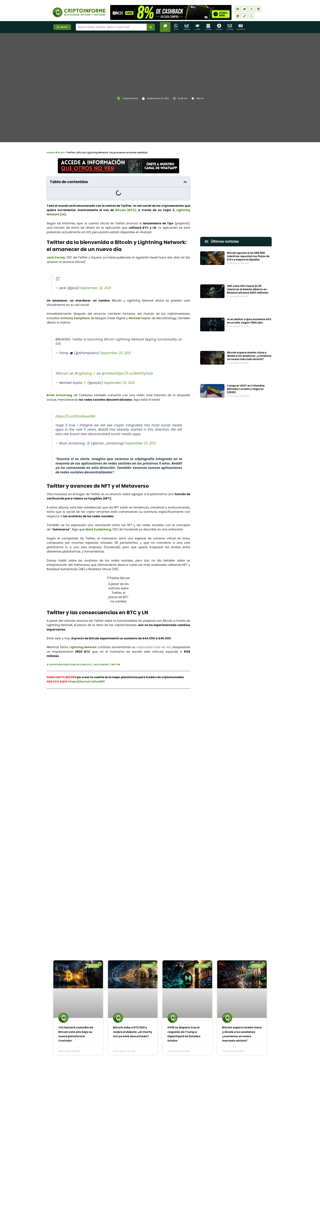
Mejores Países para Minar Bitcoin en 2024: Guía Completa (248, 798)
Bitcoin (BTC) (125, 210)
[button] (185, 182)
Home (50, 152)
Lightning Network (83, 647)
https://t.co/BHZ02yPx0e (134, 373)
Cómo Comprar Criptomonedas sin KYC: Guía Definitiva (248, 765)
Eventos (208, 29)
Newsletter (241, 29)
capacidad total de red (153, 647)
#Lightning (83, 373)
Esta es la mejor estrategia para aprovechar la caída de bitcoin (248, 732)
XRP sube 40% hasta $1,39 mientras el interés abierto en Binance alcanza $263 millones (247, 289)
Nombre (205, 661)
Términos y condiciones (172, 1199)
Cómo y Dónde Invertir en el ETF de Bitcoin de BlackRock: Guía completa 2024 (247, 834)
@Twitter (108, 373)
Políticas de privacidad (147, 1199)
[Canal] (176, 26)
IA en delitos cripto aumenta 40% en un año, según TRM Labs (249, 321)
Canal (176, 29)
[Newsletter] (240, 26)
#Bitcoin (62, 373)
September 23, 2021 (115, 353)
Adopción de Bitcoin (62, 664)
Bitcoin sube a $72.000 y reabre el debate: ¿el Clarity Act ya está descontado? (132, 1032)
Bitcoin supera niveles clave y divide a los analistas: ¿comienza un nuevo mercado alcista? (249, 356)
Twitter (115, 664)
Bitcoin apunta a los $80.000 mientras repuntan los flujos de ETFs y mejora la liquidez (248, 256)
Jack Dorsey (56, 257)
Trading (187, 29)
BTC (89, 664)
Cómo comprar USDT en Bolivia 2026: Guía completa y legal (168, 1122)
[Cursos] (198, 26)
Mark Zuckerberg (98, 529)
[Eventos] (208, 26)
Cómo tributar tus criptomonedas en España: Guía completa (248, 867)
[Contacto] (230, 26)
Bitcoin (200, 98)
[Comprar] (219, 26)
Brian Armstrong (59, 395)
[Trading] (187, 26)
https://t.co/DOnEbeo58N (75, 416)
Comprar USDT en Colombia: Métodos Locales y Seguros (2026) (246, 389)
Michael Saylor (140, 318)
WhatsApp (90, 706)
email (203, 676)
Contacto (229, 29)
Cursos (197, 29)
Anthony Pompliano (75, 318)
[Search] (151, 27)
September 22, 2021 (95, 288)
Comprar (219, 29)
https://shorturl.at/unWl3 (86, 681)
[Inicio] (165, 26)
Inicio (165, 29)
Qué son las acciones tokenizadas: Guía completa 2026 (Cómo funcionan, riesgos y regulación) (169, 1148)
